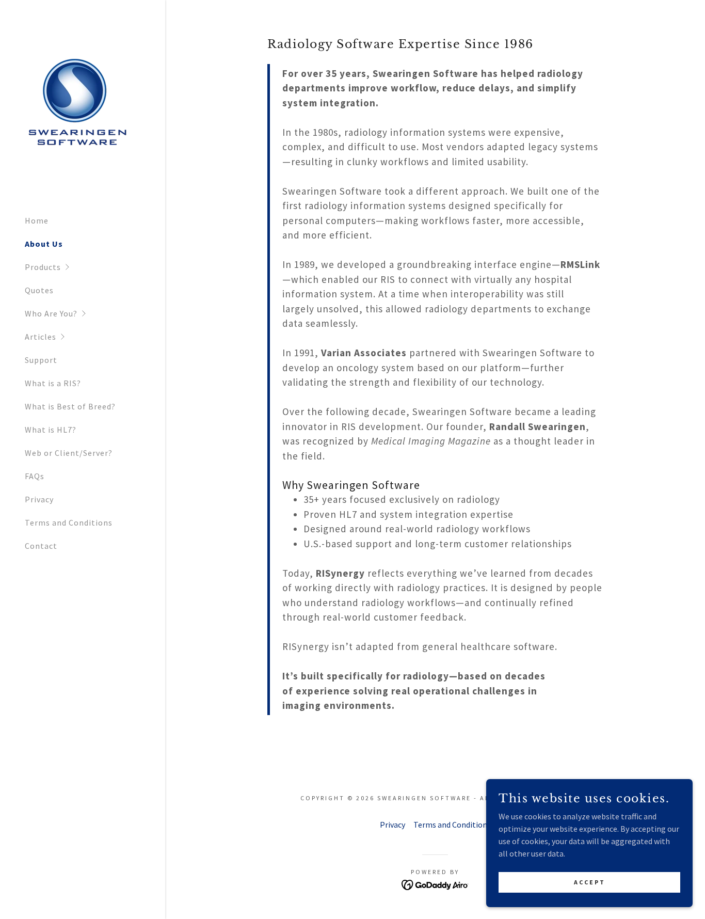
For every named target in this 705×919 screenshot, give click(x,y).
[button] (95, 267)
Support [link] (41, 360)
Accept (589, 882)
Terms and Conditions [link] (69, 522)
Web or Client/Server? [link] (69, 453)
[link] (76, 105)
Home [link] (37, 220)
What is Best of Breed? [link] (70, 406)
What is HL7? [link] (50, 429)
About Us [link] (44, 244)
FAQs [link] (34, 476)
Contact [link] (41, 546)
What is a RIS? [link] (53, 383)
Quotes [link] (39, 290)
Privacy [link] (39, 499)
